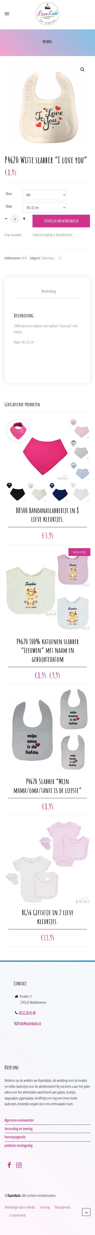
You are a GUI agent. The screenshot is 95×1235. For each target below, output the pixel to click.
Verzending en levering (19, 1128)
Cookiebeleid (17, 1215)
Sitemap (45, 1207)
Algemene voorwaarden (19, 1120)
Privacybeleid (62, 1207)
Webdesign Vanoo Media (20, 1207)
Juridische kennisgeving (19, 1145)
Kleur (9, 193)
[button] (82, 69)
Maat (9, 206)
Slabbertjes (48, 258)
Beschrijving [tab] (49, 291)
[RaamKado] (47, 13)
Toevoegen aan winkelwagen (61, 221)
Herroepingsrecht (15, 1136)
